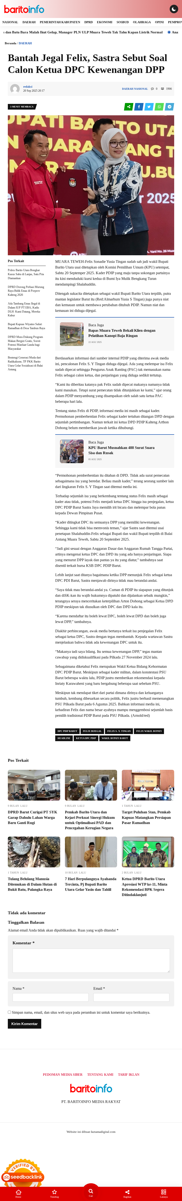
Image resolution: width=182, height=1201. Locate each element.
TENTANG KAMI (100, 1074)
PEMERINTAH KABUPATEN (60, 22)
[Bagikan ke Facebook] (139, 107)
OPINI (159, 22)
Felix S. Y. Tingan (119, 731)
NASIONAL (10, 22)
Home (18, 1197)
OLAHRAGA (142, 22)
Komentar (24, 943)
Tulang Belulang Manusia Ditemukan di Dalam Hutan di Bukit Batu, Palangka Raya (32, 884)
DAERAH (29, 22)
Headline (64, 738)
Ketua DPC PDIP (86, 738)
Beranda (10, 43)
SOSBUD (123, 22)
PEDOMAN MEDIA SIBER (62, 1074)
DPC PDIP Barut (67, 731)
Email (99, 988)
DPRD (88, 22)
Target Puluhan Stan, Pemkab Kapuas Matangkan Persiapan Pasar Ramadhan (146, 817)
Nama (18, 988)
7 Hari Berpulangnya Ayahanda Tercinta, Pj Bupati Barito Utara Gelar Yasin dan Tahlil (90, 884)
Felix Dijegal (92, 731)
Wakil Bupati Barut (115, 738)
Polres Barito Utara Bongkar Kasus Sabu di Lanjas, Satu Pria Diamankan (26, 274)
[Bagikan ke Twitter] (149, 107)
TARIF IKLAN (128, 1074)
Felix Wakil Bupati (149, 731)
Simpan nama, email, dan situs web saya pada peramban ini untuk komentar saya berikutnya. (81, 1012)
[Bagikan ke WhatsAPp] (160, 107)
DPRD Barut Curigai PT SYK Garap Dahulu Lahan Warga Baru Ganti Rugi (32, 817)
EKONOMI (104, 22)
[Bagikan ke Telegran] (169, 107)
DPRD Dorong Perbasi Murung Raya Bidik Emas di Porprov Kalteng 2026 (26, 291)
